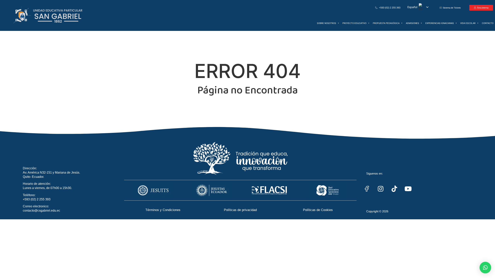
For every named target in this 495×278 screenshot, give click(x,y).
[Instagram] (380, 188)
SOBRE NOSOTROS (326, 23)
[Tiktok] (394, 188)
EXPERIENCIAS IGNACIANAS (439, 23)
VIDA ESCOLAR (467, 23)
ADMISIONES (412, 23)
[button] (485, 267)
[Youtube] (408, 188)
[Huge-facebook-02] (366, 188)
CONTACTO (487, 23)
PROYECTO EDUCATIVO (354, 23)
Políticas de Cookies (318, 210)
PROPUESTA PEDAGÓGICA (386, 23)
